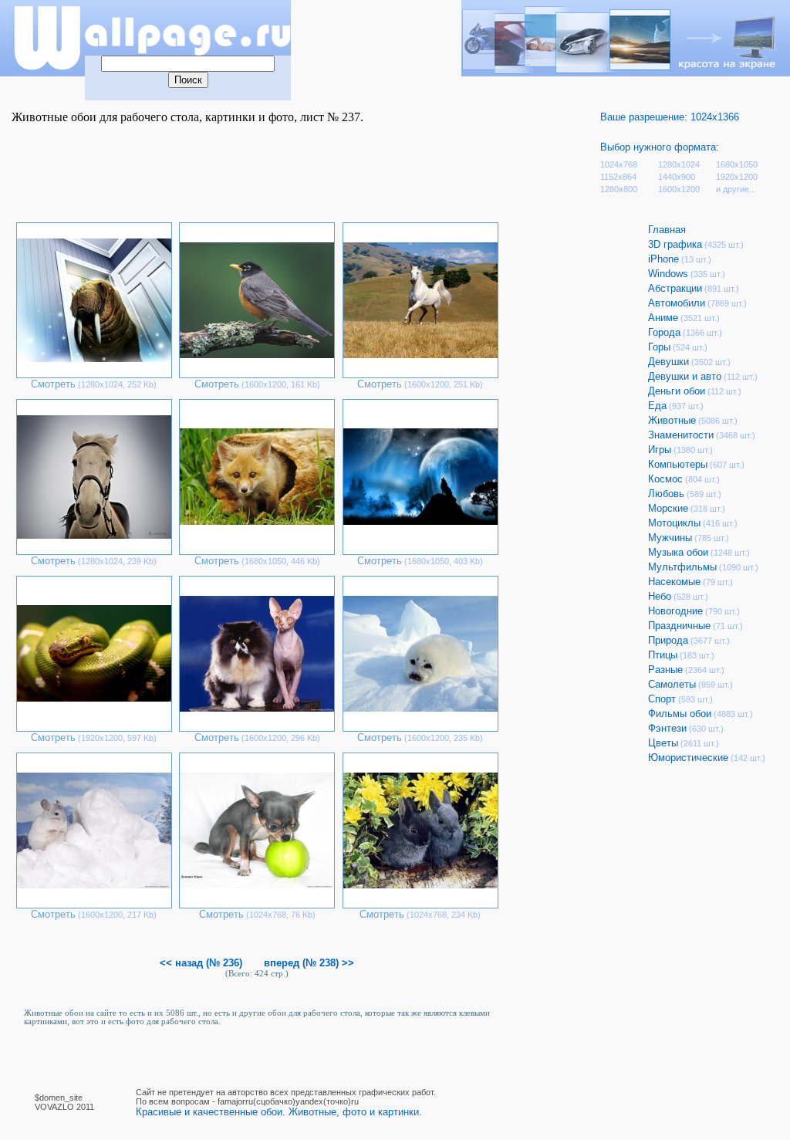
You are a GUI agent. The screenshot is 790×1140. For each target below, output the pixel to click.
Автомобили (676, 303)
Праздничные (679, 625)
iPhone (663, 259)
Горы (659, 347)
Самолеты (672, 684)
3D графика (675, 244)
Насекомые (674, 581)
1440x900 (676, 176)
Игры (659, 449)
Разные (665, 669)
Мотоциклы (674, 523)
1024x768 (618, 164)
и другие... (736, 189)
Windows (668, 273)
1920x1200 (737, 176)
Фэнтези (667, 728)
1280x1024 (679, 164)
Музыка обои (678, 552)
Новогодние (675, 611)
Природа (668, 640)
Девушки (668, 361)
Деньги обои (676, 391)
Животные (672, 420)
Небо (659, 596)
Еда (657, 405)
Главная (667, 229)
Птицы (662, 655)
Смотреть (53, 384)
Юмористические (688, 757)
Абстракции (675, 288)
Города (664, 332)
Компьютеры (677, 464)
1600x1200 (679, 189)
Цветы (663, 743)
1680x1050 (737, 164)
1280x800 (618, 189)
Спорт (662, 699)
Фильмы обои (679, 713)
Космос (665, 479)
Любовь (666, 493)
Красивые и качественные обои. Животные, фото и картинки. (279, 1112)
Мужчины (670, 537)
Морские (668, 508)
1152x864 (618, 176)
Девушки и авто (684, 376)
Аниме (663, 317)
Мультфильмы (682, 567)
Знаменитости (681, 435)
